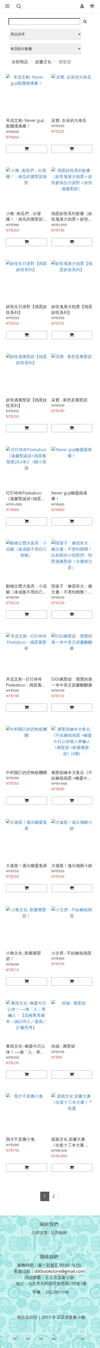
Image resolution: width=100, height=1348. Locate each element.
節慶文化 (43, 62)
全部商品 (20, 62)
